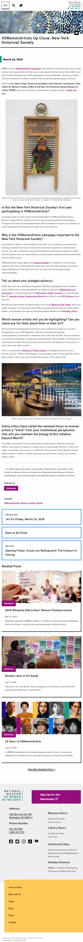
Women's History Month (32, 503)
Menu (5, 5)
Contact (12, 922)
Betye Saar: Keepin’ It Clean (49, 293)
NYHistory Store (69, 311)
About (11, 901)
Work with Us (15, 894)
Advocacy (11, 488)
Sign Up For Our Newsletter (50, 797)
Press (11, 915)
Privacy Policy (7, 940)
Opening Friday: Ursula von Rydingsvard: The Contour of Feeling (41, 550)
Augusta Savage (41, 262)
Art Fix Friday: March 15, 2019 (25, 517)
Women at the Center (61, 304)
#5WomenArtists (12, 503)
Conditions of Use (20, 940)
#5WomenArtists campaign (28, 68)
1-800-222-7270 (16, 832)
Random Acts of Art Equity (21, 675)
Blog (11, 908)
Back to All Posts (16, 532)
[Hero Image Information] (76, 32)
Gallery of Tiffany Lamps (34, 350)
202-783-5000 (15, 828)
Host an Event (15, 887)
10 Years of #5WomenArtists (23, 741)
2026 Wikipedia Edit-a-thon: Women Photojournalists (38, 610)
